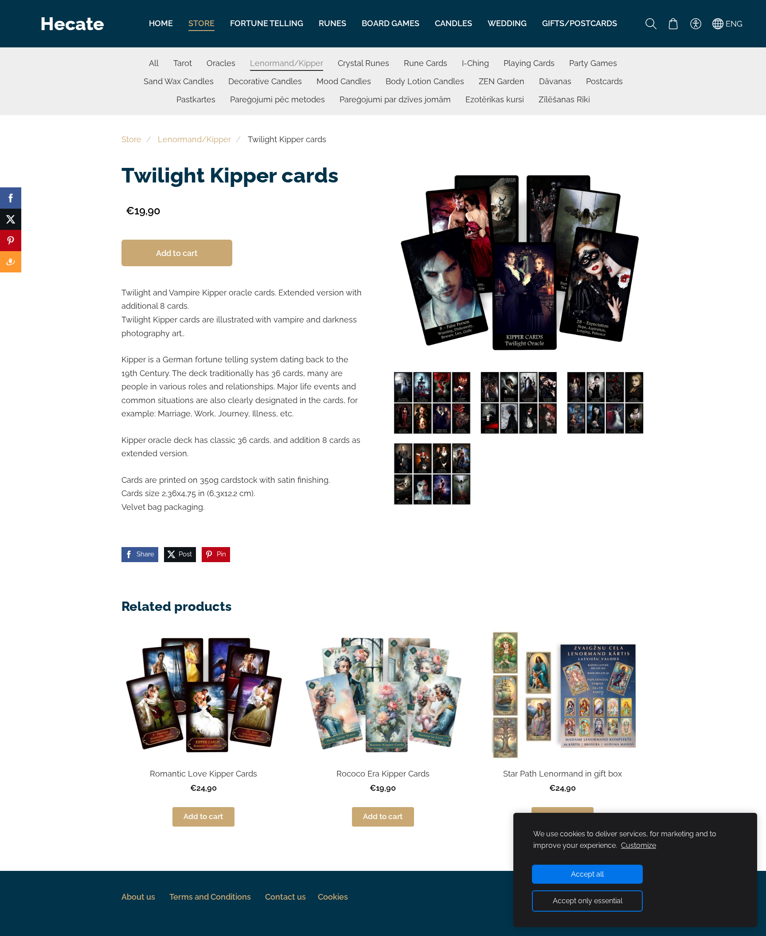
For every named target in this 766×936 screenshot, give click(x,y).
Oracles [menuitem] (221, 63)
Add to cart (177, 253)
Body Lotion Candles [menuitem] (425, 81)
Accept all (587, 874)
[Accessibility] (695, 23)
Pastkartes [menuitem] (195, 99)
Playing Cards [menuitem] (529, 63)
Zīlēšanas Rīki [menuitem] (564, 99)
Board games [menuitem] (390, 23)
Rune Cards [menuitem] (425, 63)
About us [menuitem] (138, 896)
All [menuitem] (154, 63)
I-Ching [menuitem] (475, 63)
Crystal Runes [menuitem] (363, 63)
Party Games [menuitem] (593, 63)
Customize (638, 845)
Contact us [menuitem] (285, 896)
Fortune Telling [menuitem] (266, 23)
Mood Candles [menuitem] (344, 81)
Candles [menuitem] (453, 23)
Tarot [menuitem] (182, 63)
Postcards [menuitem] (604, 81)
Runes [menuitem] (332, 23)
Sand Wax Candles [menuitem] (179, 81)
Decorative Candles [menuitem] (265, 81)
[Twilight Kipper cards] (432, 403)
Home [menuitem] (161, 23)
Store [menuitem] (201, 23)
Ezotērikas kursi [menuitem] (494, 99)
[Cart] (673, 23)
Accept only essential (587, 901)
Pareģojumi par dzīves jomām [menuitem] (395, 99)
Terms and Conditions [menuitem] (210, 896)
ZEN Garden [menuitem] (501, 81)
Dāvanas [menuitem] (555, 81)
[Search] (651, 23)
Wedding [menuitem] (507, 23)
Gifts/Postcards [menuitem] (579, 23)
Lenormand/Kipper (194, 139)
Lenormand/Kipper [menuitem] (286, 63)
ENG (733, 23)
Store (131, 139)
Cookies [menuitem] (333, 896)
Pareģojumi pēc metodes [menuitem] (277, 99)
